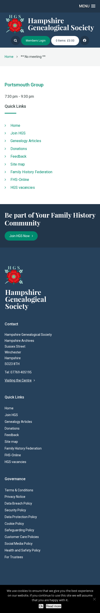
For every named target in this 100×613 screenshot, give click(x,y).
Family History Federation (31, 172)
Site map (17, 164)
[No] (94, 599)
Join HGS (18, 133)
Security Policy (15, 510)
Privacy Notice (15, 497)
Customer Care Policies (22, 537)
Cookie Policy (14, 523)
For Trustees (14, 557)
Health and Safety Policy (22, 550)
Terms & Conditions (19, 490)
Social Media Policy (19, 543)
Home (9, 57)
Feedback (18, 156)
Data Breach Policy (18, 503)
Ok (41, 606)
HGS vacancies (22, 187)
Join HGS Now (20, 236)
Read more (53, 606)
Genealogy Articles (25, 141)
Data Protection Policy (21, 517)
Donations (18, 149)
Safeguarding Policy (19, 530)
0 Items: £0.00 (65, 40)
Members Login (36, 40)
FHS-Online (19, 179)
